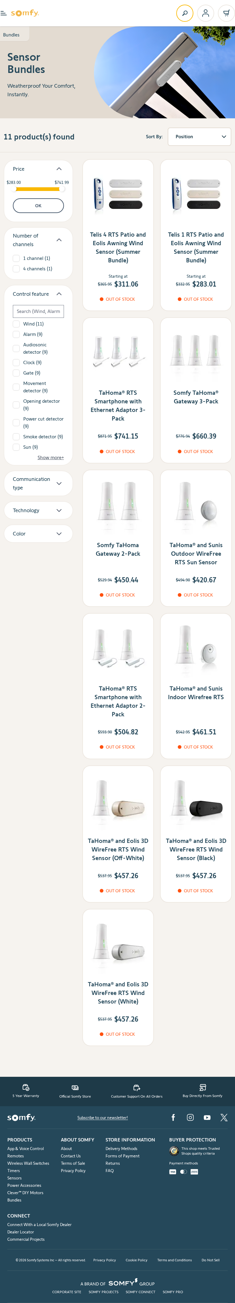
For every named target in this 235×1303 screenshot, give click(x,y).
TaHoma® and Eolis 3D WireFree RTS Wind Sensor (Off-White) (118, 849)
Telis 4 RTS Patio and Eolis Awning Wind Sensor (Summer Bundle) (118, 247)
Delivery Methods (121, 1148)
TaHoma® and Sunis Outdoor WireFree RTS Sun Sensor (196, 554)
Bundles (11, 34)
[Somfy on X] (224, 1117)
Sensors (14, 1177)
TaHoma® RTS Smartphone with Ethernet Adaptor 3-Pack (118, 405)
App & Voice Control (25, 1148)
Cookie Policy (136, 1260)
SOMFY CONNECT (140, 1292)
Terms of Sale (73, 1163)
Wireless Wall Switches (28, 1163)
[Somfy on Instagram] (190, 1117)
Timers (13, 1170)
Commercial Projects (26, 1239)
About (66, 1148)
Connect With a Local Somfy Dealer (39, 1224)
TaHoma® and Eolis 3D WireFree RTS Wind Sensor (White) (118, 993)
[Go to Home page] (25, 13)
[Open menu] (3, 13)
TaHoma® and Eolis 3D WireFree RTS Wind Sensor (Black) (196, 849)
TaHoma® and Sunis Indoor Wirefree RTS (196, 692)
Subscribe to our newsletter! (102, 1117)
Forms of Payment (123, 1155)
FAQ (110, 1170)
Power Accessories (24, 1185)
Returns (113, 1163)
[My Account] (205, 13)
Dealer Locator (20, 1231)
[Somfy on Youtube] (207, 1117)
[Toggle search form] (184, 13)
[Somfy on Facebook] (173, 1117)
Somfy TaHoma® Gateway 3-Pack (195, 397)
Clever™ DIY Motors (25, 1192)
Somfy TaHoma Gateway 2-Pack (118, 549)
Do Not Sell (211, 1260)
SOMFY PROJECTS (103, 1292)
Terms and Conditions (174, 1260)
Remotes (15, 1155)
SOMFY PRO (173, 1292)
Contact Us (71, 1155)
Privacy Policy (73, 1170)
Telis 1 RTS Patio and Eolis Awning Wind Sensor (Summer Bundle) (196, 247)
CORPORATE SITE (66, 1292)
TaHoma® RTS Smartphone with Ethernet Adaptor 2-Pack (118, 701)
